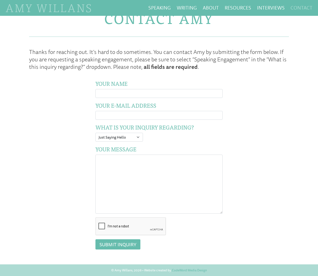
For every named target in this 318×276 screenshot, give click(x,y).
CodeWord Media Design (189, 270)
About (211, 7)
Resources (238, 7)
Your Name (111, 83)
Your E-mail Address (125, 105)
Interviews (271, 7)
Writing (187, 7)
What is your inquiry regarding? (144, 127)
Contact (301, 7)
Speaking (159, 7)
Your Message (115, 149)
